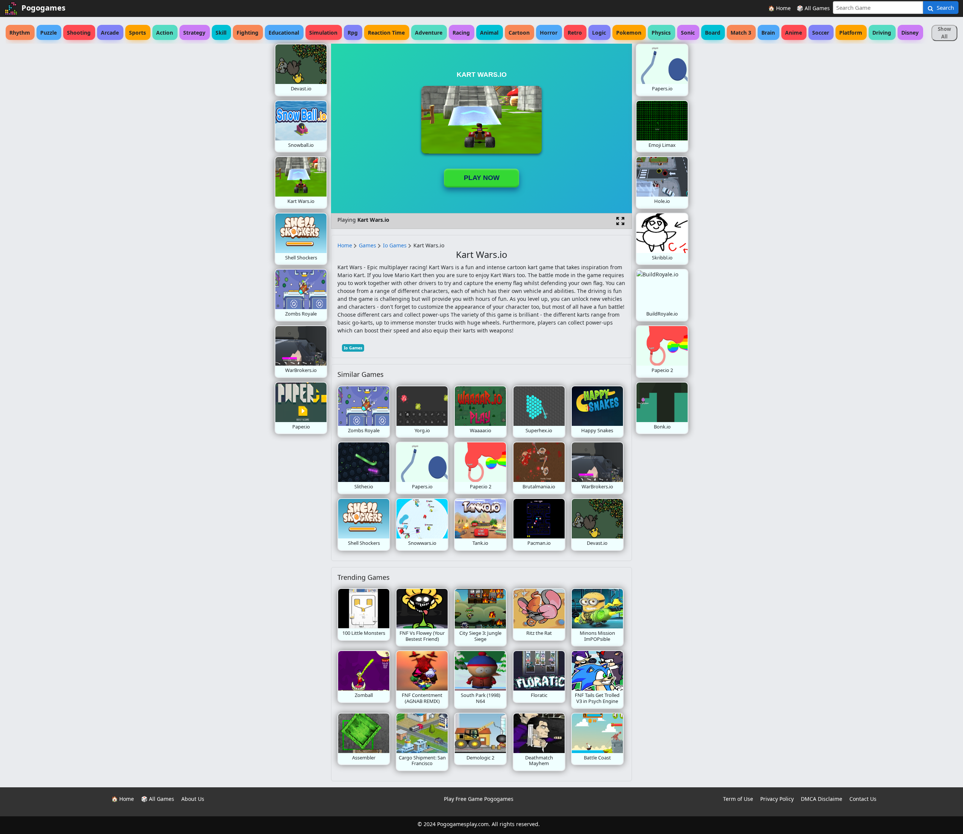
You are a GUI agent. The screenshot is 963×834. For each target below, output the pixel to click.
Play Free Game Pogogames (478, 798)
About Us (192, 798)
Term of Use (738, 798)
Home (344, 245)
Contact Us (862, 798)
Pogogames (43, 8)
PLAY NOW (482, 177)
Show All (944, 33)
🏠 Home (779, 8)
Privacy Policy (777, 798)
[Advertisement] (214, 157)
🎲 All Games (813, 8)
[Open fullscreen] (620, 221)
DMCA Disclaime (821, 798)
